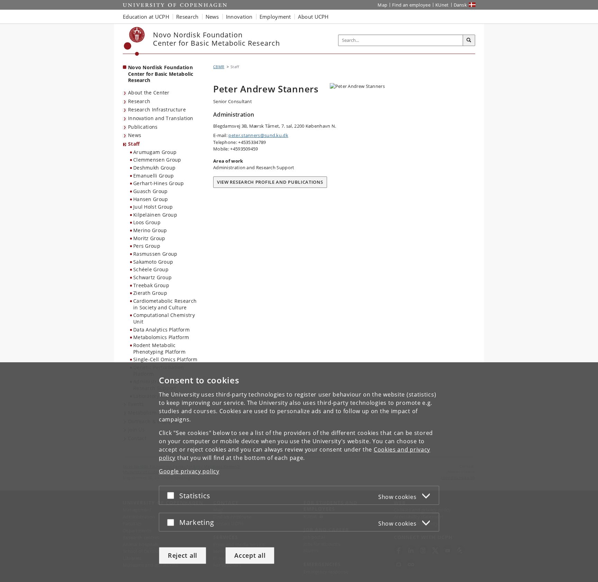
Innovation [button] (239, 16)
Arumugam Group (154, 152)
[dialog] (299, 472)
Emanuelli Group (153, 175)
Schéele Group (151, 269)
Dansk (460, 5)
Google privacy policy (189, 471)
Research (139, 101)
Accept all (249, 555)
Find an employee (411, 5)
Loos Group (147, 222)
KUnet (442, 5)
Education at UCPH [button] (146, 16)
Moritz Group (149, 238)
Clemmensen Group (157, 159)
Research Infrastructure (157, 109)
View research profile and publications (270, 182)
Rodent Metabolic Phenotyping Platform (159, 348)
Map (382, 5)
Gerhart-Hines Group (158, 183)
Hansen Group (150, 199)
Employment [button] (275, 16)
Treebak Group (151, 285)
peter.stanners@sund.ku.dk (258, 135)
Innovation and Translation (160, 118)
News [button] (212, 16)
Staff (134, 143)
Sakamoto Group (153, 261)
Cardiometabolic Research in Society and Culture (165, 304)
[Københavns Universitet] (134, 41)
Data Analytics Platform (161, 329)
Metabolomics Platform (161, 337)
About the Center (149, 92)
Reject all (182, 555)
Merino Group (150, 230)
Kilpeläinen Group (155, 214)
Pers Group (146, 246)
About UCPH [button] (313, 16)
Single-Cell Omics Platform (165, 359)
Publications (143, 127)
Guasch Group (150, 191)
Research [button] (187, 16)
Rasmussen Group (155, 254)
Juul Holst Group (153, 206)
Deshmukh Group (154, 167)
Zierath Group (150, 293)
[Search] (469, 40)
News (134, 135)
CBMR (218, 66)
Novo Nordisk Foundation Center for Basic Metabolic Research (160, 73)
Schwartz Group (152, 277)
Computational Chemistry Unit (164, 318)
